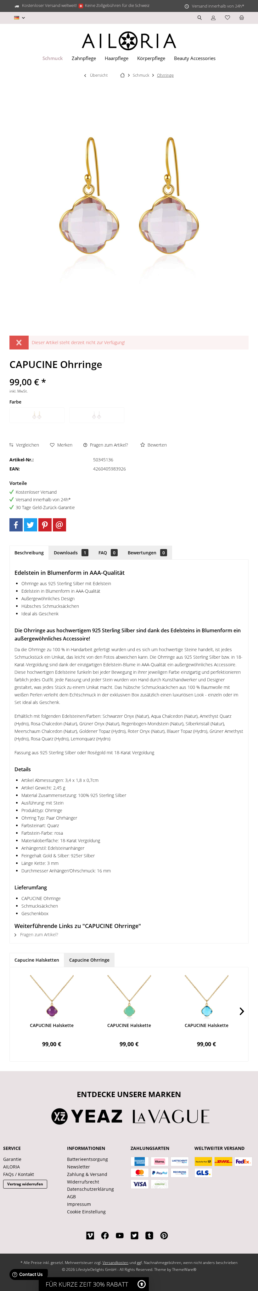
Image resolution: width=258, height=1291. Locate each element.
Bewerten (156, 445)
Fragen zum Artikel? (108, 445)
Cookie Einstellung (86, 1212)
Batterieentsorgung (87, 1159)
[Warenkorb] (241, 18)
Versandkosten (115, 1262)
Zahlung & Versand (87, 1174)
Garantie (12, 1159)
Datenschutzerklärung (90, 1189)
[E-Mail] (59, 524)
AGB (71, 1197)
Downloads (70, 553)
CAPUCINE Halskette (52, 1025)
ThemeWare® (184, 1269)
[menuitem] (242, 18)
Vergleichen (27, 445)
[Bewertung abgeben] (129, 373)
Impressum (79, 1204)
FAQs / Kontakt (18, 1174)
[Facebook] (16, 524)
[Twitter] (30, 524)
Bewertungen (146, 553)
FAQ (106, 553)
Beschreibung (29, 553)
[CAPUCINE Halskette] (52, 997)
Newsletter (78, 1167)
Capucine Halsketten (36, 960)
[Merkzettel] (227, 18)
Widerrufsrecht (83, 1182)
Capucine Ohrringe (89, 960)
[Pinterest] (45, 524)
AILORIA (11, 1167)
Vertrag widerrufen (25, 1184)
